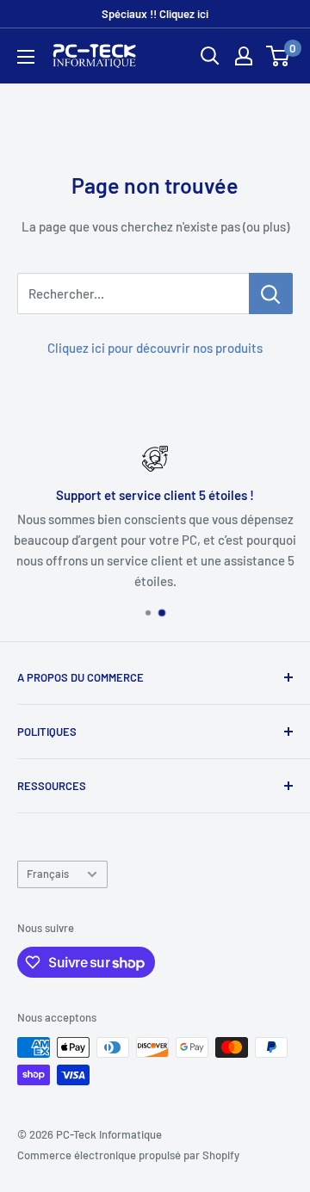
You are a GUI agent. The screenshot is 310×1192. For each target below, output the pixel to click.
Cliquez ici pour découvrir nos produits (155, 347)
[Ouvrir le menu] (25, 57)
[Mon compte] (243, 55)
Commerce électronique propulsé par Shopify (128, 1155)
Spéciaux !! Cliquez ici (155, 14)
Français (48, 873)
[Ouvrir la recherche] (210, 55)
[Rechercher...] (271, 293)
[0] (278, 56)
